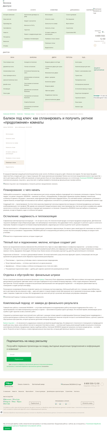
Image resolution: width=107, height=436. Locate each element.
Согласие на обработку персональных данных (42, 412)
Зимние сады (79, 106)
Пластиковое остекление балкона (31, 84)
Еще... (84, 57)
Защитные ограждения (82, 93)
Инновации (6, 89)
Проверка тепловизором (31, 38)
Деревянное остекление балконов (31, 90)
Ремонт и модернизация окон (32, 34)
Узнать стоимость (23, 384)
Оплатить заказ (49, 19)
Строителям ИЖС (71, 32)
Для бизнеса (74, 10)
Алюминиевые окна (9, 71)
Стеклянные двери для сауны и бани (53, 67)
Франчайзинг (70, 23)
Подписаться (19, 359)
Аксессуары (78, 62)
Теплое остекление (29, 66)
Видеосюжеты (49, 47)
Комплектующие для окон (82, 66)
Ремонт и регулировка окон (83, 71)
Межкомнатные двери (51, 73)
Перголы (69, 57)
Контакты (90, 10)
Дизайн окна (7, 84)
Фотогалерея (49, 14)
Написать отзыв (49, 28)
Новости (5, 32)
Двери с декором (50, 77)
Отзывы (5, 46)
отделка (41, 279)
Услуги (33, 10)
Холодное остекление (30, 62)
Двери (54, 57)
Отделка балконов (29, 102)
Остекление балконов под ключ (31, 72)
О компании (12, 10)
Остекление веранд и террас (83, 89)
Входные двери (49, 86)
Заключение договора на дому (31, 15)
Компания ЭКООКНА (9, 114)
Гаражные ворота (80, 97)
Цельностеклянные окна (10, 80)
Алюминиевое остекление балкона (31, 78)
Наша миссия (7, 19)
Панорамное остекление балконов (31, 96)
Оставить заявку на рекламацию (50, 33)
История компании (8, 14)
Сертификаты (7, 28)
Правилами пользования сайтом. (30, 426)
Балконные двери (50, 81)
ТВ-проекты (6, 37)
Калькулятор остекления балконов (31, 107)
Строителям (69, 28)
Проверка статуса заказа (52, 38)
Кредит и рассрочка (30, 21)
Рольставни (78, 102)
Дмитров (6, 52)
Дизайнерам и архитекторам (55, 391)
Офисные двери (49, 90)
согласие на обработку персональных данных (25, 364)
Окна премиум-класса (9, 75)
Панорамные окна (80, 80)
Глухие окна (78, 75)
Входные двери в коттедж (52, 62)
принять (7, 428)
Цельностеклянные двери (52, 99)
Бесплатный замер (38, 384)
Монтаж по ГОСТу (29, 25)
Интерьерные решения (82, 84)
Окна (12, 57)
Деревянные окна (8, 66)
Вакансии (6, 41)
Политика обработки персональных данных (16, 412)
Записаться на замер (51, 23)
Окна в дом (6, 93)
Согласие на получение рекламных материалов (70, 412)
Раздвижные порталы (51, 95)
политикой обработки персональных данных (28, 366)
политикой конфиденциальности (85, 407)
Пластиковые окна (8, 62)
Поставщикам (70, 19)
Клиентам (54, 10)
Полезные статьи (50, 43)
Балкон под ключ (8, 323)
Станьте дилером (71, 14)
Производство (7, 23)
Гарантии (27, 30)
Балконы (33, 57)
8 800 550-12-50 (91, 383)
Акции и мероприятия (99, 69)
